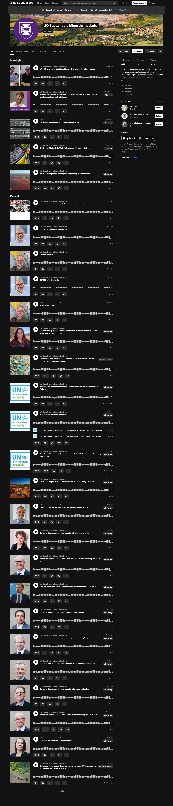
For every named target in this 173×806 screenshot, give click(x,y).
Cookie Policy (139, 144)
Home (39, 3)
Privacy (130, 144)
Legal (123, 144)
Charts (124, 149)
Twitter (127, 91)
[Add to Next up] (66, 443)
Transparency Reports (136, 149)
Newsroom (147, 146)
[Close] (159, 10)
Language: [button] (130, 157)
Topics (155, 146)
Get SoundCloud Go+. (119, 10)
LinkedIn (128, 94)
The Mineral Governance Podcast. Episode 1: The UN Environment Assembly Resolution (78, 430)
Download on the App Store (129, 138)
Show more (125, 81)
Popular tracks (22, 51)
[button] (160, 3)
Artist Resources (135, 146)
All (12, 51)
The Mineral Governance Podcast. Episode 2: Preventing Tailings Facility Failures (75, 436)
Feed (47, 3)
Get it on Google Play (146, 138)
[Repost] (42, 83)
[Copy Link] (57, 83)
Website (127, 85)
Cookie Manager (151, 144)
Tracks (34, 51)
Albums (43, 51)
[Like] (35, 83)
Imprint (124, 146)
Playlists (52, 51)
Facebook (128, 88)
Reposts (62, 51)
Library (55, 3)
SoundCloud (21, 3)
